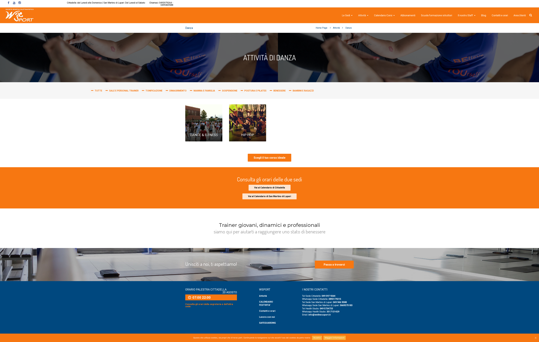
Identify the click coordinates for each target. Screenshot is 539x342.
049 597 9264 (328, 296)
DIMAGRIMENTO (178, 90)
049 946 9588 (340, 302)
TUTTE (98, 90)
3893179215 (334, 299)
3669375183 (346, 305)
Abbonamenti (407, 15)
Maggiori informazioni (334, 338)
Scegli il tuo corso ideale (269, 157)
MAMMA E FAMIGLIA (204, 90)
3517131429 (333, 311)
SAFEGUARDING (267, 323)
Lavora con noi (267, 317)
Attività (336, 28)
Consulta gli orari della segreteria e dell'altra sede (209, 305)
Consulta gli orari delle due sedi (269, 179)
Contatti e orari (500, 15)
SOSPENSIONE (229, 90)
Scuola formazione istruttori (436, 15)
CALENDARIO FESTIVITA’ (266, 303)
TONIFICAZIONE (154, 90)
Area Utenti (520, 15)
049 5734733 (326, 308)
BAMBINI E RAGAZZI (303, 90)
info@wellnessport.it (319, 314)
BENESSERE (279, 90)
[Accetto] (535, 337)
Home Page (321, 28)
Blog (483, 15)
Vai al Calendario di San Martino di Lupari (269, 196)
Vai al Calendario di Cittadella (269, 187)
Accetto (317, 338)
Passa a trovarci (334, 264)
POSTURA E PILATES (255, 90)
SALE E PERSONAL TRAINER (124, 90)
